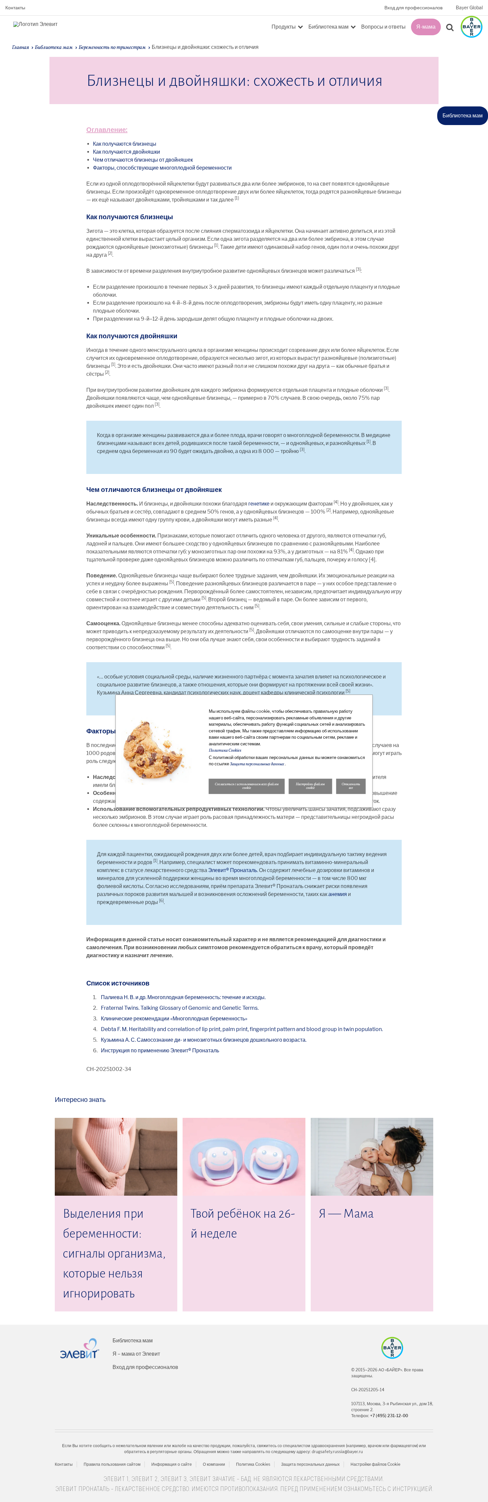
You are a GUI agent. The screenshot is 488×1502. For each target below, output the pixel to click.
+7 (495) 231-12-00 (389, 1415)
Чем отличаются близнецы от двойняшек (143, 160)
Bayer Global (469, 7)
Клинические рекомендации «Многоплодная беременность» (174, 1018)
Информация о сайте (171, 1464)
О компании (214, 1464)
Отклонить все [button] (351, 786)
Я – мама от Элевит (136, 1354)
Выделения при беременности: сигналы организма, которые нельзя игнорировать (114, 1253)
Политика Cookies (253, 1464)
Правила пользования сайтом (112, 1464)
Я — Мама (346, 1213)
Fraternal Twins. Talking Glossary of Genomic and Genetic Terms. (180, 1008)
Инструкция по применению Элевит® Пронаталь (160, 1050)
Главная (20, 47)
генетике (259, 504)
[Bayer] (392, 1348)
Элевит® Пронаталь (232, 870)
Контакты (15, 7)
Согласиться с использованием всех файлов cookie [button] (247, 786)
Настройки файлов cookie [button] (310, 786)
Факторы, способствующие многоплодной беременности (162, 168)
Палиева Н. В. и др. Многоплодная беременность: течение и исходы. (183, 997)
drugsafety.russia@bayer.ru (337, 1451)
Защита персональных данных (310, 1464)
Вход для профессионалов (413, 7)
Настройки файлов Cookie (375, 1464)
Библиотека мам (54, 47)
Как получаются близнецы (124, 144)
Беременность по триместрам (112, 47)
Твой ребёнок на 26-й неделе (243, 1223)
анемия (337, 894)
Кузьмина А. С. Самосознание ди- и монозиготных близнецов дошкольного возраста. (203, 1040)
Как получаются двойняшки (126, 152)
